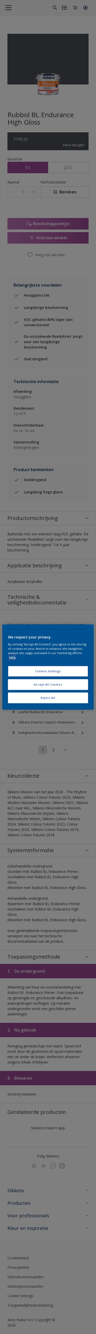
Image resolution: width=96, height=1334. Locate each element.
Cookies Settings (48, 671)
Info (12, 657)
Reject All (48, 698)
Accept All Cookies (48, 684)
